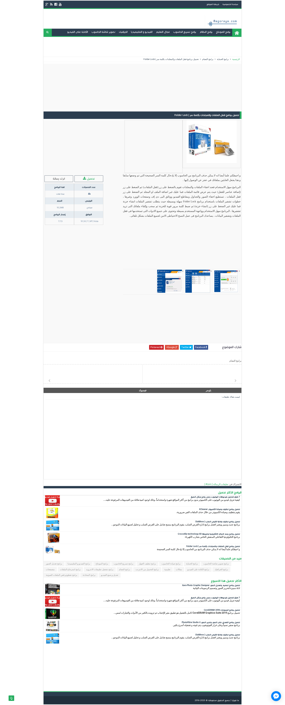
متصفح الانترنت (99, 39)
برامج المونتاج (223, 31)
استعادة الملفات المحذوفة (225, 46)
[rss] (51, 4)
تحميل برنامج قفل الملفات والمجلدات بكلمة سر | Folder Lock (213, 546)
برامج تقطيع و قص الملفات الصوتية (61, 575)
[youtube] (60, 4)
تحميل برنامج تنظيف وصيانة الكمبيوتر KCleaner (219, 509)
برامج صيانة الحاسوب (171, 563)
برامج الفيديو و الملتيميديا (79, 563)
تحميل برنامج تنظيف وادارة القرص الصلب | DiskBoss (217, 521)
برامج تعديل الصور (54, 563)
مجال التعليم (163, 31)
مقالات (179, 569)
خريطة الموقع (213, 4)
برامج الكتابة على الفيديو (198, 569)
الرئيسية (236, 59)
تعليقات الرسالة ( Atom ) (216, 484)
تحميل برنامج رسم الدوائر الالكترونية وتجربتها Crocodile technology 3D (209, 534)
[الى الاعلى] (11, 698)
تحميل (90, 178)
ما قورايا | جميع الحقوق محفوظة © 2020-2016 (217, 700)
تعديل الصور (189, 46)
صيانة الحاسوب (119, 39)
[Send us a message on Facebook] (276, 696)
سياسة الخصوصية (230, 4)
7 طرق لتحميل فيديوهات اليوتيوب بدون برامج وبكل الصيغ (215, 497)
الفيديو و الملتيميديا (141, 31)
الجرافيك (123, 31)
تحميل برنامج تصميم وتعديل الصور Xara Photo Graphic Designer (211, 585)
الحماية (203, 46)
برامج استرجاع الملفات (70, 569)
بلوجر (208, 390)
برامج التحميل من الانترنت (147, 569)
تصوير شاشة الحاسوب (103, 31)
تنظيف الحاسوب (140, 39)
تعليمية (167, 569)
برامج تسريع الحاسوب (184, 31)
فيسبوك (142, 390)
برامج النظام (206, 31)
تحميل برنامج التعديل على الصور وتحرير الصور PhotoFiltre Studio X (211, 622)
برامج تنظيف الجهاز (147, 563)
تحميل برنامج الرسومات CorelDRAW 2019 (222, 610)
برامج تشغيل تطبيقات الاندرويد (213, 39)
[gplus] (46, 4)
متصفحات (50, 569)
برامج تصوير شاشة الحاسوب (216, 563)
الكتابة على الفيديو (77, 31)
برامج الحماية (222, 59)
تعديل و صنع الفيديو (181, 39)
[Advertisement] (142, 87)
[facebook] (55, 4)
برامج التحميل (160, 39)
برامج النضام (207, 59)
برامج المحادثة (80, 39)
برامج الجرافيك (221, 569)
